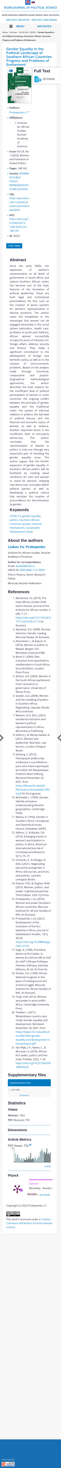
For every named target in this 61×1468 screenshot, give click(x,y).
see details (44, 1194)
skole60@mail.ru (25, 566)
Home (5, 32)
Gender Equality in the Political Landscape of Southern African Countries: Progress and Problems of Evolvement (28, 36)
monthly (49, 1166)
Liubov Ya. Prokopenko (26, 547)
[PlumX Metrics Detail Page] (17, 1188)
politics (14, 520)
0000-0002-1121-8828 (32, 570)
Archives (44, 26)
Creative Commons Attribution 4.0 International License (29, 1223)
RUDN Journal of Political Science (30, 11)
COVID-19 (15, 516)
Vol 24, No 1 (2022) (27, 32)
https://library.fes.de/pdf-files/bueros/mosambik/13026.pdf (33, 789)
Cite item (14, 245)
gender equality (31, 516)
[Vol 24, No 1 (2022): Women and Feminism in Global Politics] (19, 102)
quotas (26, 524)
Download (24, 1095)
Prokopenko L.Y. (18, 112)
